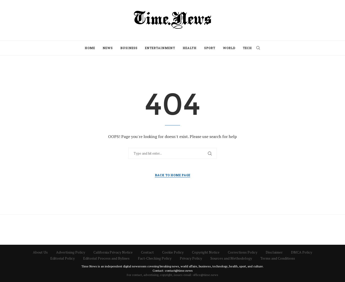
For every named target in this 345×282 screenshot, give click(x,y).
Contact (147, 252)
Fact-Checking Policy (154, 258)
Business (128, 48)
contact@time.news (179, 270)
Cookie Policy (173, 252)
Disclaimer (274, 252)
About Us (40, 252)
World (229, 48)
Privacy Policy (191, 258)
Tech (247, 48)
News (108, 48)
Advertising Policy (70, 252)
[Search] (258, 48)
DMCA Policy (301, 252)
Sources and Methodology (231, 258)
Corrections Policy (242, 252)
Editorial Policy (62, 258)
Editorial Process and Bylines (106, 258)
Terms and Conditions (277, 258)
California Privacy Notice (113, 252)
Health (189, 48)
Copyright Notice (205, 252)
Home (90, 48)
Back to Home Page (172, 175)
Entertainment (160, 48)
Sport (209, 48)
